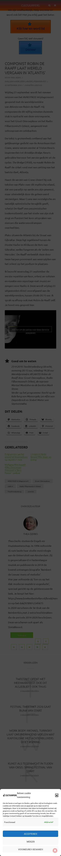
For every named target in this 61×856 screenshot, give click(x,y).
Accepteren (30, 833)
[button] (56, 795)
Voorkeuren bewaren (30, 849)
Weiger (30, 841)
